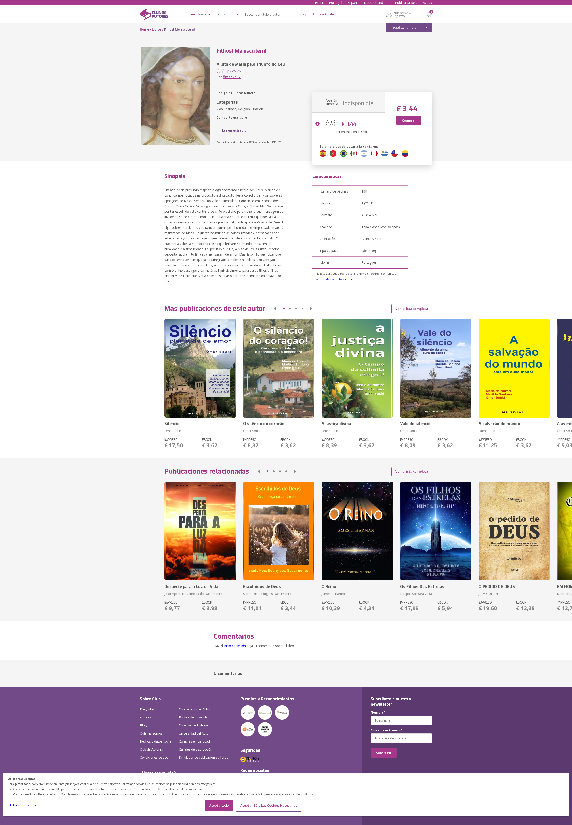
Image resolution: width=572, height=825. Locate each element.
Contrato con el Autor (194, 709)
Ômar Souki (232, 77)
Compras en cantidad (194, 741)
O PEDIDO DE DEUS (497, 586)
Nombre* (378, 712)
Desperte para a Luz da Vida (191, 586)
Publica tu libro (406, 2)
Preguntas (147, 709)
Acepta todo (219, 805)
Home (144, 29)
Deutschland (373, 2)
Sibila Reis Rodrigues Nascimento (267, 594)
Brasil (319, 2)
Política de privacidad (24, 805)
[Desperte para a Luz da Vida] (200, 531)
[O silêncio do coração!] (278, 368)
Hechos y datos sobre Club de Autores (156, 745)
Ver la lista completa (411, 308)
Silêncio (172, 423)
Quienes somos (151, 733)
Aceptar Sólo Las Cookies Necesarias (268, 805)
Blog (143, 725)
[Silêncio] (200, 368)
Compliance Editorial (193, 725)
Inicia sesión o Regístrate (402, 14)
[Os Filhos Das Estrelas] (435, 531)
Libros (156, 29)
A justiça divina (336, 423)
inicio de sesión (235, 646)
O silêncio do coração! (264, 423)
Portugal (335, 2)
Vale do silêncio (415, 423)
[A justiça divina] (357, 368)
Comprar (409, 120)
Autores (145, 717)
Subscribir (383, 753)
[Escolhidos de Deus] (278, 531)
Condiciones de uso (154, 757)
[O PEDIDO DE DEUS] (514, 531)
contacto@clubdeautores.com (333, 279)
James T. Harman (334, 594)
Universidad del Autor (194, 733)
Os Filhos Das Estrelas (422, 586)
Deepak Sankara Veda (416, 594)
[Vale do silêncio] (435, 368)
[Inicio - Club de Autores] (154, 15)
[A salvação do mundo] (514, 368)
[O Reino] (357, 531)
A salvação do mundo (499, 423)
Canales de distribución (195, 749)
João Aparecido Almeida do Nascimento (193, 594)
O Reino (329, 586)
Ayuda (427, 2)
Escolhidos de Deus (262, 586)
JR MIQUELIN (488, 594)
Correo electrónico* (386, 730)
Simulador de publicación (203, 757)
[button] (275, 308)
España (353, 2)
